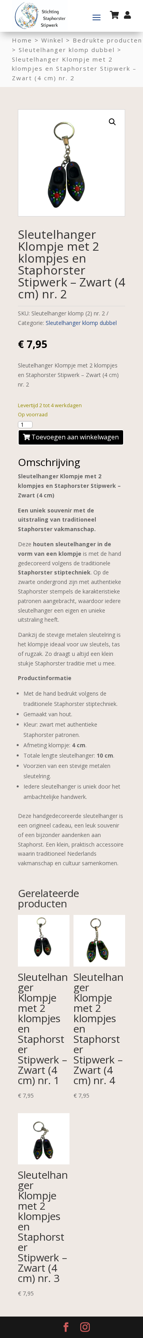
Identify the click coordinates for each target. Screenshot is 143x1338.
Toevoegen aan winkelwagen (75, 437)
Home (22, 40)
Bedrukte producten (107, 40)
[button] (112, 122)
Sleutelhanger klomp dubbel (67, 50)
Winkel (52, 40)
